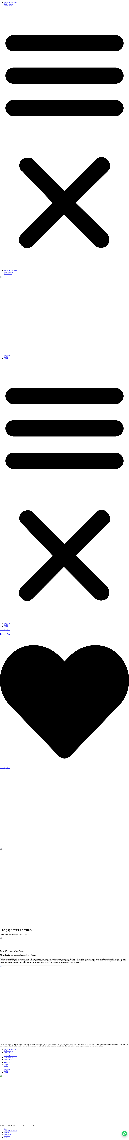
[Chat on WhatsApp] (124, 1133)
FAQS (6, 357)
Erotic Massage (8, 4)
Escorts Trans (8, 6)
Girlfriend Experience (10, 2)
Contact (6, 358)
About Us (7, 355)
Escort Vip (5, 634)
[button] (64, 138)
